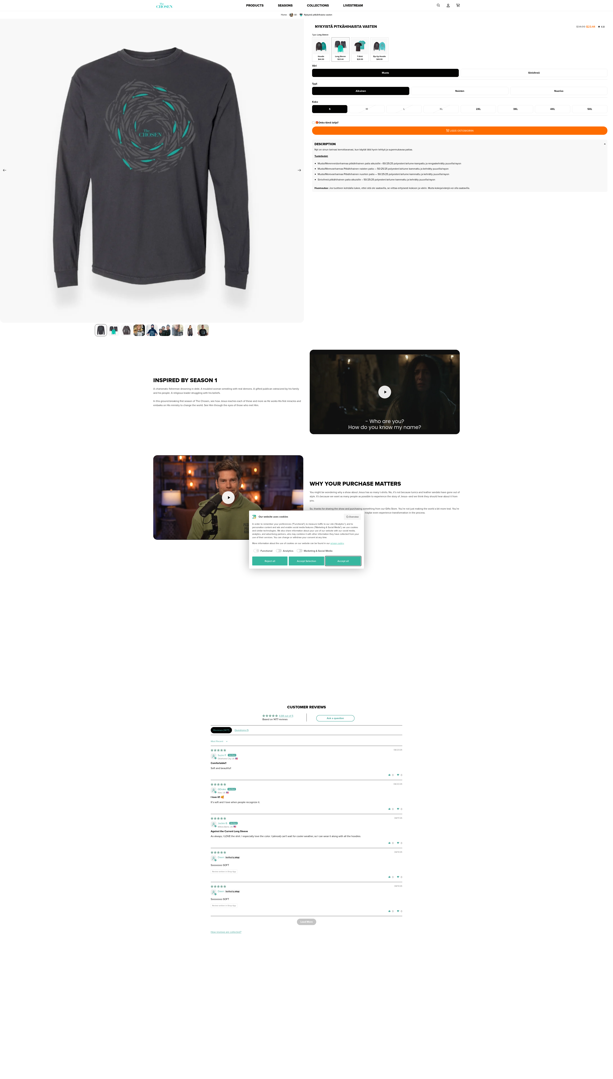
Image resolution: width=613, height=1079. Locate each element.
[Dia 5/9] (152, 330)
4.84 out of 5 (286, 715)
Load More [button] (306, 922)
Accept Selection (306, 561)
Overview (354, 516)
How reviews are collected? (226, 932)
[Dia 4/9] (139, 330)
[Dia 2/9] (113, 330)
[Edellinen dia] (3, 170)
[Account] (448, 5)
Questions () (242, 730)
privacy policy (337, 543)
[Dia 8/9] (190, 330)
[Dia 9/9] (203, 330)
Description (325, 144)
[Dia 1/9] (101, 330)
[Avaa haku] (438, 5)
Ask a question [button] (335, 718)
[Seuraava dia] (300, 170)
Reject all (270, 561)
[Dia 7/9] (177, 330)
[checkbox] (262, 551)
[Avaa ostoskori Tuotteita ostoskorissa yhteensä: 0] (458, 5)
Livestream (353, 5)
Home (284, 14)
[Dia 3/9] (126, 330)
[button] (389, 774)
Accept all (343, 561)
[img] (218, 750)
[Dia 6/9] (164, 330)
